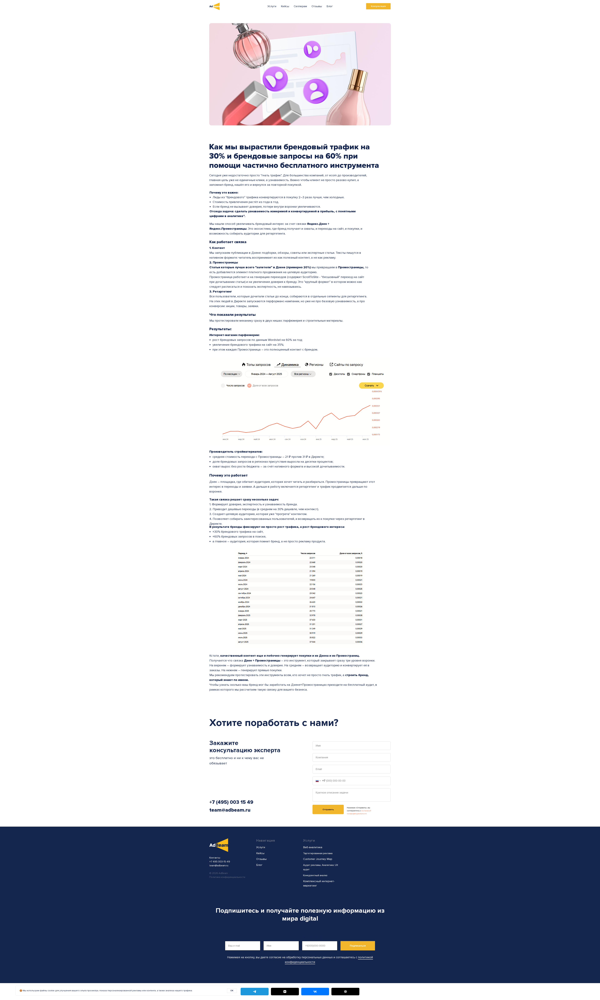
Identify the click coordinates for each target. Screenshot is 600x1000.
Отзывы (317, 6)
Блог (330, 6)
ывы (264, 859)
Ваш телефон (314, 937)
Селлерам (300, 6)
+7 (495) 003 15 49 (231, 802)
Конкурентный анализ (315, 875)
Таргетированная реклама (317, 853)
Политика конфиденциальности (227, 877)
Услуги (272, 6)
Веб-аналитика (312, 847)
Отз (258, 859)
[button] (378, 6)
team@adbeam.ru (229, 810)
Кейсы (285, 6)
